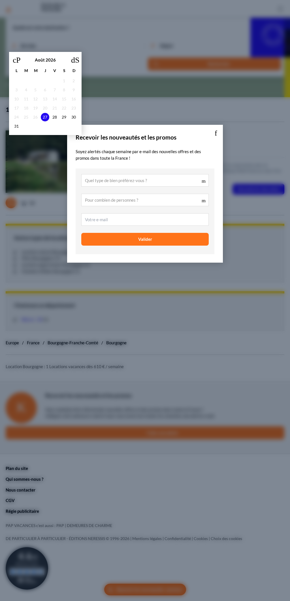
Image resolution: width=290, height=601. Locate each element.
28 (54, 117)
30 (73, 117)
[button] (216, 132)
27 (45, 117)
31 (16, 126)
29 (64, 117)
